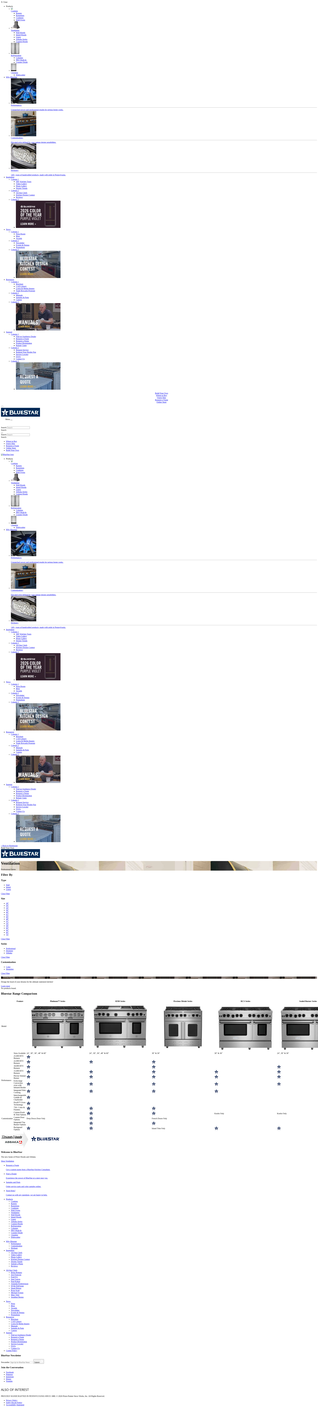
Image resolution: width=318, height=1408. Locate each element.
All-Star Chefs (21, 193)
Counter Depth (22, 62)
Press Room (20, 234)
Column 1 (15, 179)
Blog (18, 236)
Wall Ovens (20, 20)
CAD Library (21, 286)
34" (7, 908)
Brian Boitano (16, 1272)
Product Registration (24, 343)
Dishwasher (20, 75)
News (8, 229)
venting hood (41, 1390)
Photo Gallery (21, 186)
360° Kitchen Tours (23, 182)
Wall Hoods (20, 33)
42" (7, 915)
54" (7, 923)
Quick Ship (161, 398)
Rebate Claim (21, 345)
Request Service (22, 350)
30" (7, 906)
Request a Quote (22, 339)
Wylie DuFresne (17, 1286)
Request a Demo (22, 341)
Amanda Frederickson (19, 1284)
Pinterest (9, 1374)
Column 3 (15, 199)
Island (8, 887)
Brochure (19, 284)
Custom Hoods (22, 42)
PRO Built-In (21, 60)
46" (7, 917)
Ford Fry (14, 1277)
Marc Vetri (15, 1295)
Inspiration (10, 177)
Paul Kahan (15, 1281)
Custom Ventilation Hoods (110, 1390)
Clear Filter (5, 894)
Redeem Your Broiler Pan (26, 352)
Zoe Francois (16, 1275)
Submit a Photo (17, 1264)
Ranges (19, 13)
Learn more (5, 986)
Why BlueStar (11, 77)
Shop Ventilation (7, 1161)
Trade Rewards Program (25, 291)
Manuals (19, 295)
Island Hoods (21, 35)
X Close (4, 2)
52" (7, 921)
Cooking (14, 1201)
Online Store (161, 402)
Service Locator (22, 354)
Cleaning (14, 1235)
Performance (16, 1244)
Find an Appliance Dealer (26, 336)
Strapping (10, 969)
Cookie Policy (11, 1351)
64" (7, 930)
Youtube (9, 1381)
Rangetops (20, 15)
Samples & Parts (22, 297)
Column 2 (15, 190)
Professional (11, 948)
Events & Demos (22, 245)
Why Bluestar (11, 1241)
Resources (10, 280)
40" (7, 912)
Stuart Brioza (16, 1288)
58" (7, 926)
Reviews (19, 197)
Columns (19, 58)
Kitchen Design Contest (25, 195)
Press (13, 1304)
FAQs (18, 357)
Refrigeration (16, 1226)
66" (7, 932)
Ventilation (15, 1213)
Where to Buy (161, 395)
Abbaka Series (21, 39)
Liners (18, 37)
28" (7, 903)
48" (7, 919)
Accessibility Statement (15, 1405)
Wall (8, 885)
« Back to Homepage (9, 846)
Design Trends (21, 188)
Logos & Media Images (25, 288)
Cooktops (19, 18)
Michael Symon (17, 1293)
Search (3, 427)
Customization (16, 1246)
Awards (19, 238)
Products (9, 1199)
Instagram (10, 1377)
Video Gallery (21, 184)
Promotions (20, 247)
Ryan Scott (15, 1290)
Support (9, 332)
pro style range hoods (71, 1390)
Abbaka (9, 953)
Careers (19, 300)
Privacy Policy (11, 1400)
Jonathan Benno (17, 1297)
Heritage (14, 1248)
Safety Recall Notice (14, 1403)
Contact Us (20, 359)
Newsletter (20, 243)
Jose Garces (15, 1279)
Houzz (8, 1379)
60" (7, 928)
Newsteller (5, 1362)
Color (8, 967)
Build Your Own (161, 393)
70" (7, 935)
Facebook (10, 1372)
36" (7, 910)
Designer (9, 951)
